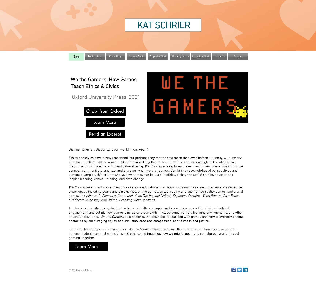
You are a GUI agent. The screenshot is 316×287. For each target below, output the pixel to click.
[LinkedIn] (245, 270)
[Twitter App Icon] (239, 270)
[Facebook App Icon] (233, 270)
